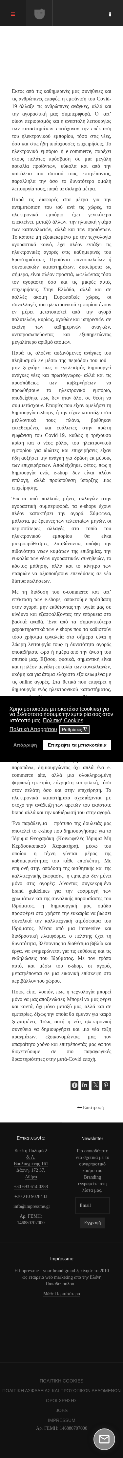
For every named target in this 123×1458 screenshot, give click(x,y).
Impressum (61, 1420)
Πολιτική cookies (61, 1380)
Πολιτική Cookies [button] (63, 720)
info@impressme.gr (31, 1206)
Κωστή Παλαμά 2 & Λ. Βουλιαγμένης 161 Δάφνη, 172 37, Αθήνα (31, 1163)
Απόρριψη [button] (25, 745)
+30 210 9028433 (30, 1196)
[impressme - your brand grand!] (39, 13)
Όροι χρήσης (61, 1400)
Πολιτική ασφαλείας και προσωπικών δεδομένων (61, 1390)
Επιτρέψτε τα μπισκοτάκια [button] (77, 745)
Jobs (62, 1410)
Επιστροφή (93, 1107)
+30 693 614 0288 (31, 1186)
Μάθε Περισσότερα (61, 1293)
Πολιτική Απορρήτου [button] (33, 729)
